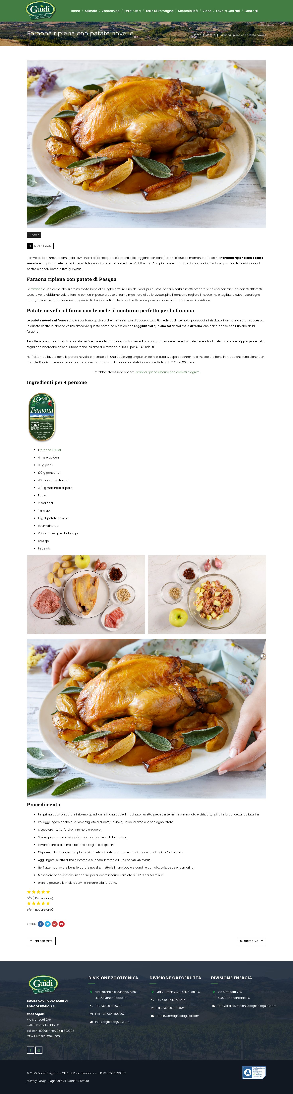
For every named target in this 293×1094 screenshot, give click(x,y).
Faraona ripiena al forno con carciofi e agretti (167, 372)
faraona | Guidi (50, 450)
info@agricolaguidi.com (112, 1022)
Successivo (249, 941)
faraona (36, 289)
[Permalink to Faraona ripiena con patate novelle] (146, 144)
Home (197, 35)
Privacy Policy (36, 1081)
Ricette (210, 35)
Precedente (43, 941)
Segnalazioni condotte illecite (69, 1081)
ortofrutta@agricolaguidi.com (177, 1016)
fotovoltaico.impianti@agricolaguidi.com (247, 1006)
